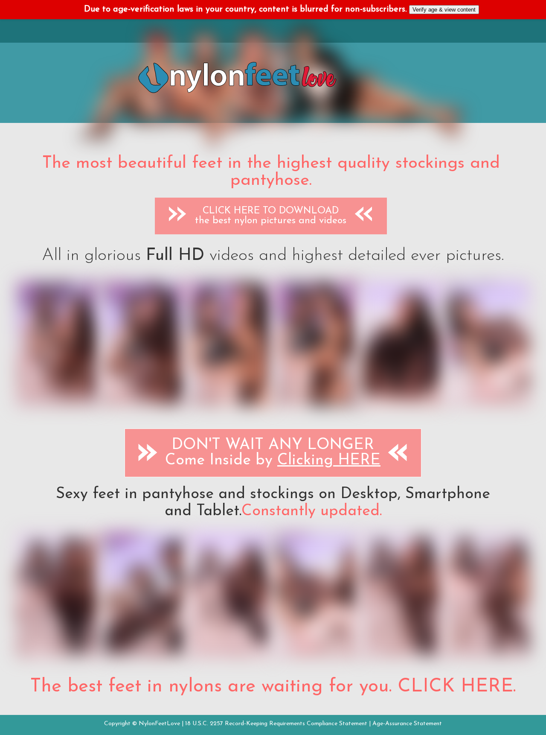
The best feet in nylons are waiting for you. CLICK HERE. (273, 686)
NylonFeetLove (159, 723)
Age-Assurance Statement (407, 723)
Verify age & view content (444, 9)
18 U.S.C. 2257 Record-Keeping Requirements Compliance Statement (276, 723)
